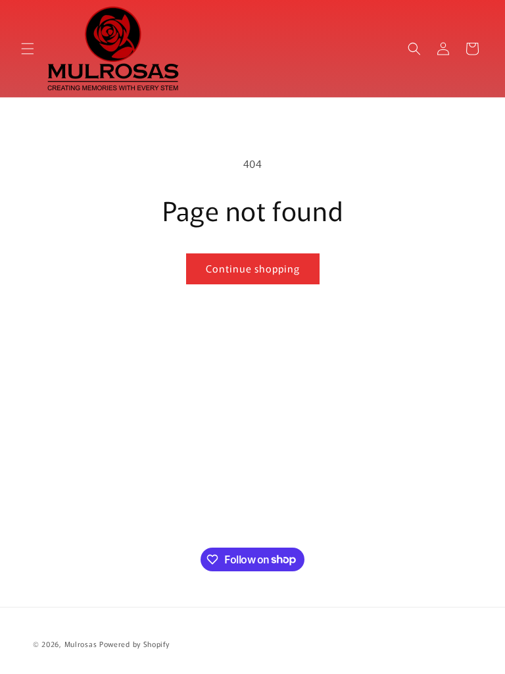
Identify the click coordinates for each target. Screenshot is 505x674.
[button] (27, 48)
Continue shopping (253, 268)
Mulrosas (80, 643)
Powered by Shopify (134, 643)
